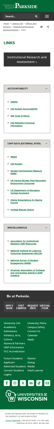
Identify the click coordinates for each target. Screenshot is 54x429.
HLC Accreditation (14, 351)
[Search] (36, 16)
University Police (36, 323)
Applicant (9, 362)
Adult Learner (35, 370)
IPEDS (13, 157)
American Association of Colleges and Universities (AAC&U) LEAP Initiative (27, 273)
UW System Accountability (24, 109)
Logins (7, 374)
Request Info (32, 307)
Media (31, 366)
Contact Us (33, 331)
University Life (12, 323)
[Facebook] (7, 383)
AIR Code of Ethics (20, 116)
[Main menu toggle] (47, 16)
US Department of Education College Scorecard (25, 191)
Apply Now (9, 307)
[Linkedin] (31, 383)
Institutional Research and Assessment (27, 59)
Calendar (32, 335)
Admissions (10, 331)
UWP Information (14, 347)
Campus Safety (36, 327)
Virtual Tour (45, 307)
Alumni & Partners (14, 343)
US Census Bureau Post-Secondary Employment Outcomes (28, 182)
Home (6, 23)
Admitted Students (15, 366)
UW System (16, 164)
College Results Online (22, 210)
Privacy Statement (13, 420)
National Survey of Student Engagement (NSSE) (24, 261)
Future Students (13, 358)
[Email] (47, 383)
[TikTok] (39, 383)
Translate (41, 27)
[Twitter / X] (23, 383)
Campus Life (17, 23)
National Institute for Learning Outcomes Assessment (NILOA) (26, 252)
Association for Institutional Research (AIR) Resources (24, 242)
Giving (31, 362)
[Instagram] (15, 383)
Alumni (31, 358)
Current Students (14, 370)
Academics (10, 327)
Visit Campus (21, 307)
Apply (30, 339)
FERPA (14, 102)
